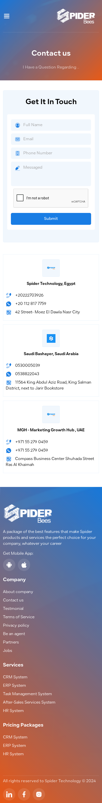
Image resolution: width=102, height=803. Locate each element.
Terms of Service (18, 617)
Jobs (7, 651)
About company (18, 592)
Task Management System (27, 694)
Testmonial (13, 609)
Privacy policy (16, 626)
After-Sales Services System (29, 703)
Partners (11, 642)
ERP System (14, 686)
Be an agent (14, 634)
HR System (13, 711)
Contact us (13, 600)
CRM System (15, 677)
